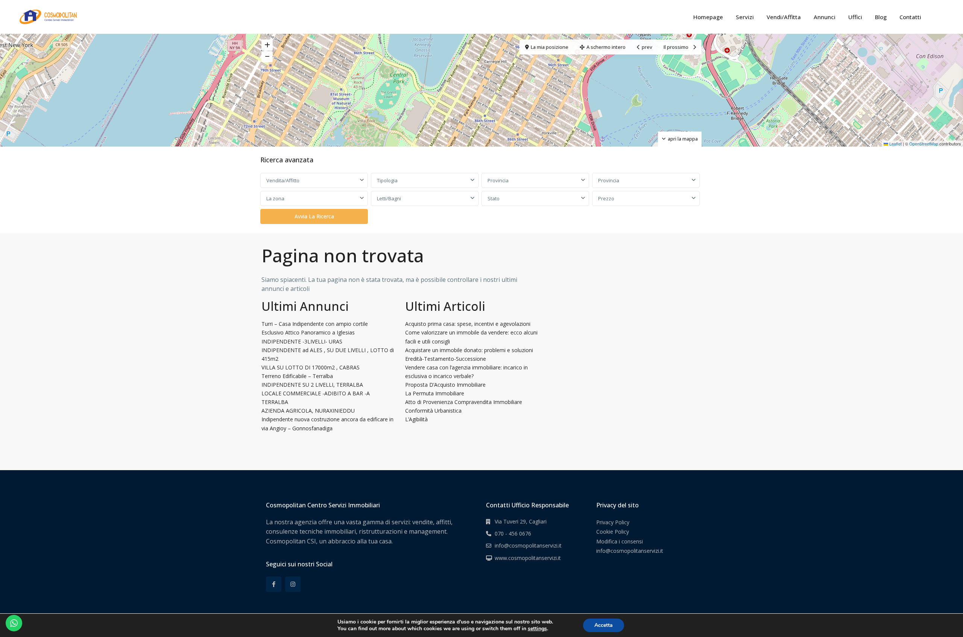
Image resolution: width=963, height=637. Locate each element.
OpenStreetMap (923, 144)
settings (537, 628)
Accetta (603, 625)
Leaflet (895, 144)
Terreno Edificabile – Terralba (297, 376)
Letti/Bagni (389, 198)
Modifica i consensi (619, 541)
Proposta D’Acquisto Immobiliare (445, 384)
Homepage (708, 17)
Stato (494, 198)
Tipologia (387, 180)
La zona (275, 198)
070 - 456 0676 (513, 533)
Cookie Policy (612, 531)
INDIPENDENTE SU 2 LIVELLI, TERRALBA (312, 384)
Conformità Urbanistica (433, 410)
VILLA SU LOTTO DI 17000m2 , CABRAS (310, 367)
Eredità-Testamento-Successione (445, 358)
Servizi (745, 17)
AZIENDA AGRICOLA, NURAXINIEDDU (308, 410)
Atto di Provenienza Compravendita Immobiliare (463, 402)
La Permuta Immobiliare (434, 393)
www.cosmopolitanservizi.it (528, 557)
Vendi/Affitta (784, 17)
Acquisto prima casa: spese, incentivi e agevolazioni (467, 323)
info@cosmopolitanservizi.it (528, 545)
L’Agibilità (416, 419)
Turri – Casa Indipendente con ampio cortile (314, 323)
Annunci (824, 17)
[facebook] (273, 584)
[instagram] (293, 584)
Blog (881, 17)
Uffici (855, 17)
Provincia (498, 180)
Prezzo (606, 198)
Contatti (910, 17)
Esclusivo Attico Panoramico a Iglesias (308, 332)
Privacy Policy (612, 522)
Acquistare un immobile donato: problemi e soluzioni (469, 350)
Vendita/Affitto (282, 180)
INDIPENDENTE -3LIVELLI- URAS (301, 341)
